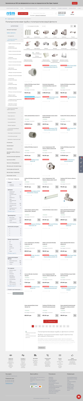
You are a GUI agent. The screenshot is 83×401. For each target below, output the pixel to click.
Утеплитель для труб (12, 136)
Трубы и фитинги (11, 18)
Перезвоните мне (9, 383)
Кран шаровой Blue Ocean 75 (32, 115)
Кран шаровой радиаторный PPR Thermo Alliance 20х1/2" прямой (67, 211)
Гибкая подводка (12, 125)
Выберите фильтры (18, 293)
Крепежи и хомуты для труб (14, 139)
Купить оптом (72, 8)
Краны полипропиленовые (14, 64)
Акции (68, 390)
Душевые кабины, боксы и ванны (13, 153)
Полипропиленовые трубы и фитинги (12, 40)
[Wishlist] (40, 68)
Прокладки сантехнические (14, 133)
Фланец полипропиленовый (15, 91)
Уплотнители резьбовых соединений (13, 129)
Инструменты (11, 36)
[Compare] (40, 71)
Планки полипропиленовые (14, 61)
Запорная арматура (12, 29)
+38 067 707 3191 (62, 12)
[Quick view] (40, 66)
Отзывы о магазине (62, 8)
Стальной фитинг (12, 119)
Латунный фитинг (12, 112)
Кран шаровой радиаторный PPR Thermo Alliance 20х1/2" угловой (67, 307)
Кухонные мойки (11, 159)
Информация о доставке (12, 8)
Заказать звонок (61, 14)
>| (67, 326)
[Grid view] (75, 26)
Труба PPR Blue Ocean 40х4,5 (49, 209)
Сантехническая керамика (13, 156)
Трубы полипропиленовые (14, 43)
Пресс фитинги (11, 115)
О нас (21, 8)
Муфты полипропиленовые (14, 51)
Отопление (9, 142)
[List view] (71, 26)
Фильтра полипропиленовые (15, 75)
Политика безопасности (31, 8)
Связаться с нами (70, 385)
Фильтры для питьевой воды (14, 166)
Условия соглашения (44, 8)
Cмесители (9, 149)
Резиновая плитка (11, 175)
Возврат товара (70, 387)
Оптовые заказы (70, 384)
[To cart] (39, 92)
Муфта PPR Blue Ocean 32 (31, 147)
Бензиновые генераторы (13, 172)
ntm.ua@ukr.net (33, 383)
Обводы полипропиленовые (14, 72)
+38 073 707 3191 (62, 13)
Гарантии (53, 8)
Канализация (10, 145)
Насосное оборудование (13, 162)
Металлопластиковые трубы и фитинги (12, 109)
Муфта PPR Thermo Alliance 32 (68, 115)
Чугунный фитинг (12, 122)
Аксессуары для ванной (13, 169)
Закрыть (75, 3)
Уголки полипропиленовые (14, 54)
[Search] (31, 13)
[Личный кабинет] (81, 171)
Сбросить (9, 293)
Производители (70, 388)
